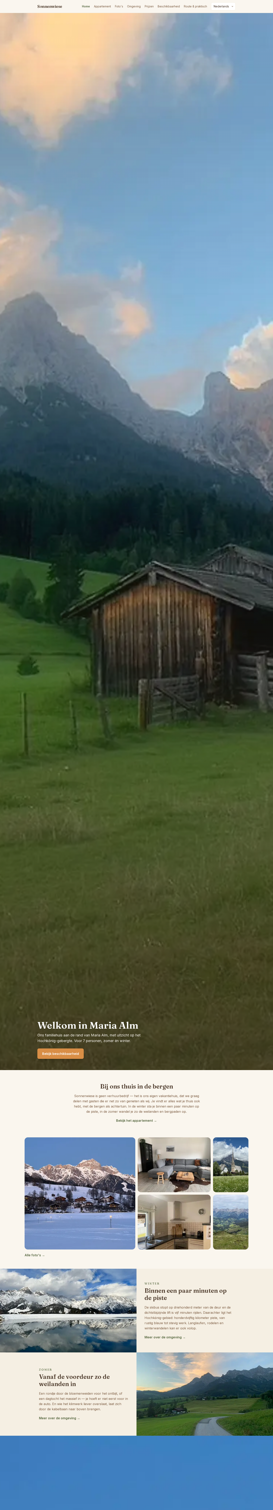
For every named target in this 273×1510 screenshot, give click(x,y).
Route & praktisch (195, 6)
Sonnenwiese (49, 6)
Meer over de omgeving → (165, 1337)
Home (86, 6)
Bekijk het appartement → (136, 1121)
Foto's (119, 6)
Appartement (102, 6)
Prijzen (149, 6)
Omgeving (134, 6)
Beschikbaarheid (169, 6)
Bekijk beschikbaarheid (60, 1054)
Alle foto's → (35, 1255)
